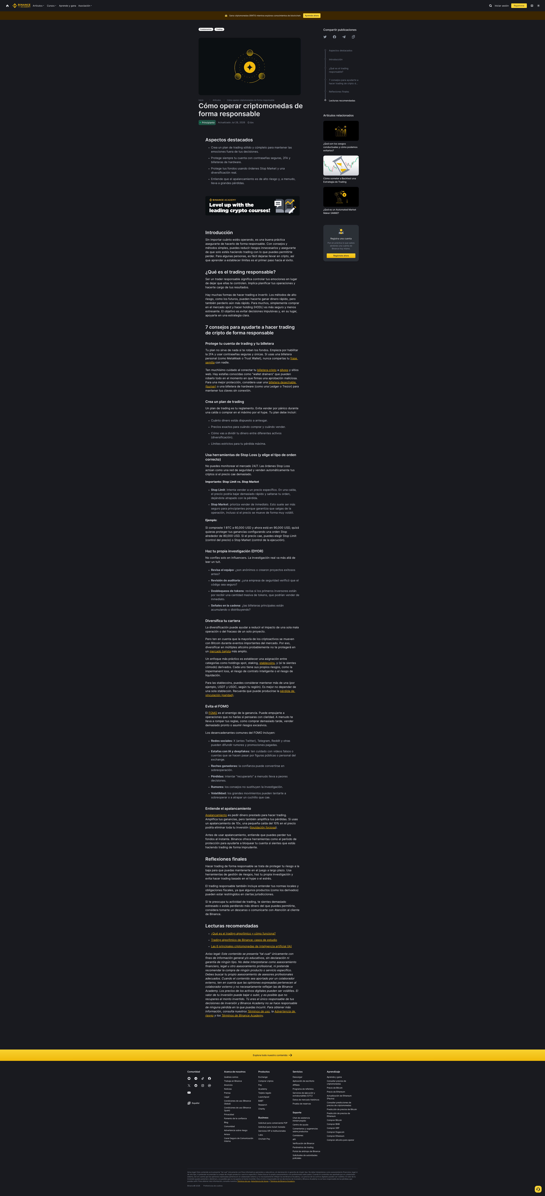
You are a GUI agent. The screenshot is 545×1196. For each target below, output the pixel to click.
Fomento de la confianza (235, 1118)
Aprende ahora (312, 15)
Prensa (227, 1093)
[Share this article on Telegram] (344, 37)
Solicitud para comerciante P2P (272, 1123)
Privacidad (229, 1114)
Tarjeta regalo (264, 1093)
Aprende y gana (334, 1077)
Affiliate (296, 1085)
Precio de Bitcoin (334, 1088)
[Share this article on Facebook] (334, 37)
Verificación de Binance (303, 1143)
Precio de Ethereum (336, 1091)
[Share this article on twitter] (325, 37)
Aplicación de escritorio (303, 1081)
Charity (261, 1109)
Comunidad (229, 1126)
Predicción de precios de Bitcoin (342, 1109)
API (294, 1139)
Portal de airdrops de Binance (306, 1151)
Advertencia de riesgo (259, 1181)
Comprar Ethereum (335, 1136)
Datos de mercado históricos (306, 1099)
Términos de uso (243, 1181)
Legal (226, 1097)
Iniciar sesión (502, 5)
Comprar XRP (333, 1128)
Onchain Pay (264, 1139)
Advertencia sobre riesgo (235, 1130)
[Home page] (21, 5)
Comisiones (298, 1135)
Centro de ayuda (300, 1124)
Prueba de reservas (302, 1103)
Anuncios (228, 1085)
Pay (260, 1085)
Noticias (228, 1089)
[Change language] (532, 5)
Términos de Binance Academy (282, 1181)
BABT (260, 1101)
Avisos (227, 1134)
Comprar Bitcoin (334, 1120)
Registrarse (519, 5)
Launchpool (263, 1097)
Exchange (263, 1077)
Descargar (297, 1077)
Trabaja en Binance (233, 1081)
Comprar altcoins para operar (340, 1140)
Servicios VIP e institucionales (272, 1131)
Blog (226, 1122)
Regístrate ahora (341, 255)
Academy (262, 1089)
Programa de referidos (303, 1089)
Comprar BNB (333, 1124)
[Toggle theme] (538, 6)
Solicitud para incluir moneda (271, 1127)
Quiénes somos (231, 1077)
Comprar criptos (265, 1081)
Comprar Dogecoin (335, 1132)
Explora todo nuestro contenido (270, 1055)
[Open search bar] (489, 5)
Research (262, 1105)
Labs (260, 1135)
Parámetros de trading (303, 1147)
